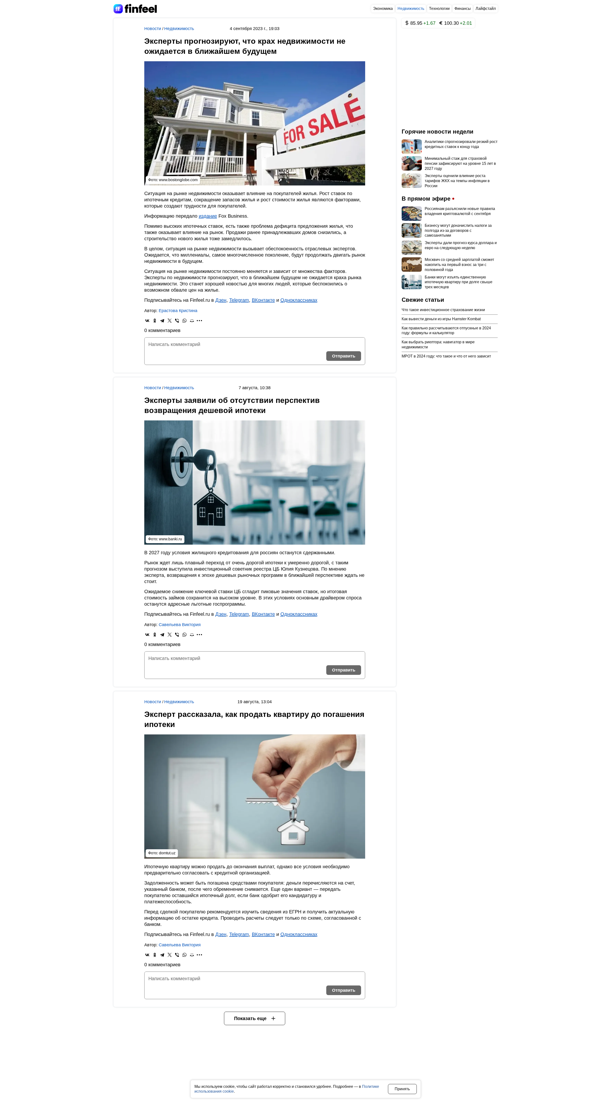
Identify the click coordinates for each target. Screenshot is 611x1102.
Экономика (383, 8)
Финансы (462, 8)
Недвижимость (411, 8)
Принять (402, 1089)
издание (208, 216)
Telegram (239, 300)
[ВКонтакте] (147, 321)
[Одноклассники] (155, 321)
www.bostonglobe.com (178, 180)
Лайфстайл (486, 8)
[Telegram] (162, 321)
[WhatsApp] (184, 321)
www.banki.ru (170, 539)
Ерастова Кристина (178, 310)
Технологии (439, 8)
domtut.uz (167, 853)
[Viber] (177, 321)
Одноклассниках (298, 300)
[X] (170, 321)
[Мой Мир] (192, 321)
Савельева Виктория (180, 624)
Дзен (220, 300)
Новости (153, 28)
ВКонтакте (263, 300)
